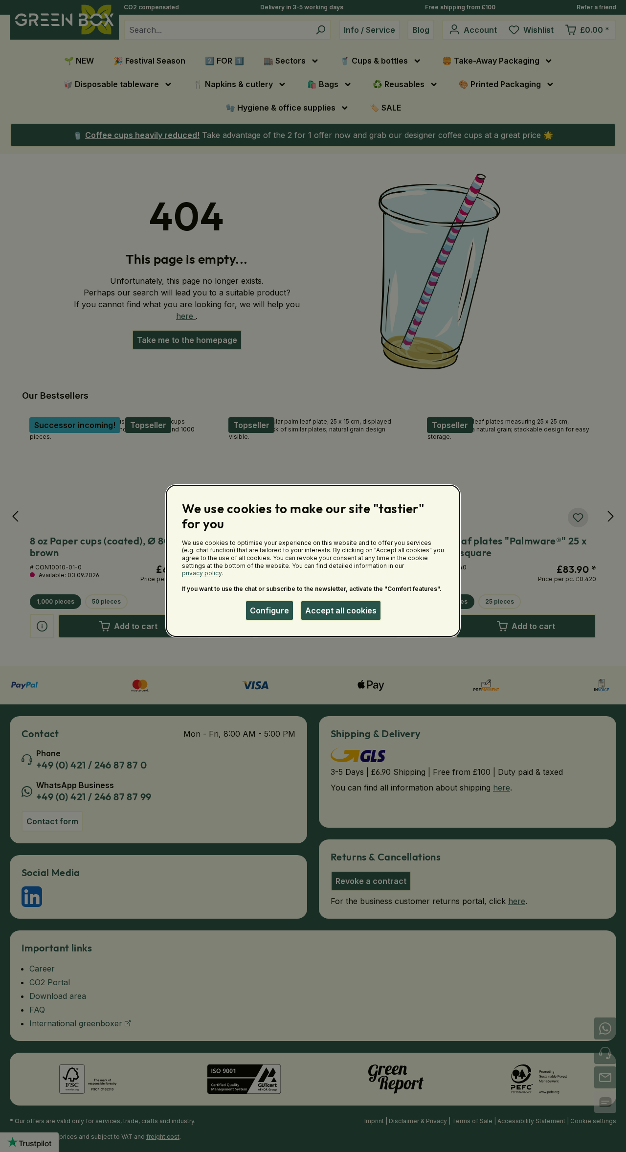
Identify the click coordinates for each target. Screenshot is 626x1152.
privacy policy (202, 573)
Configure (269, 610)
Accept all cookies (341, 610)
